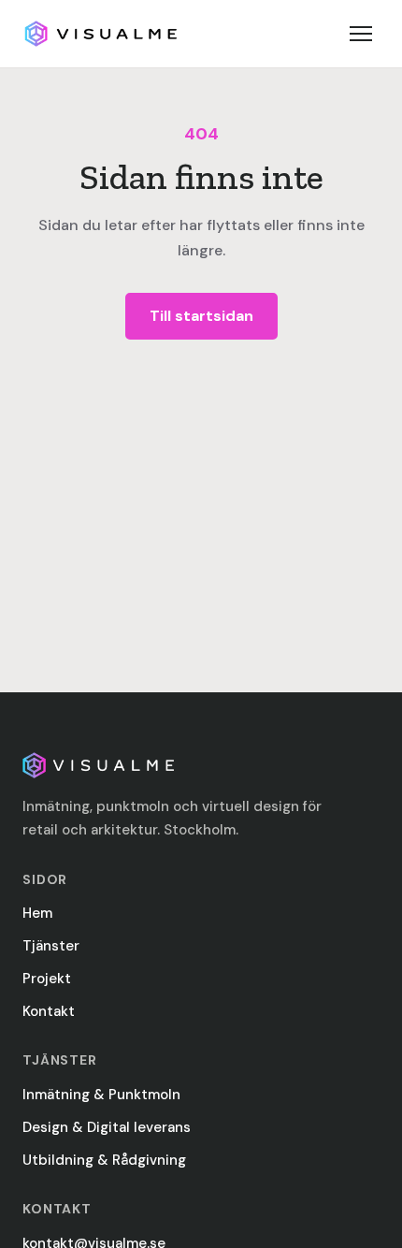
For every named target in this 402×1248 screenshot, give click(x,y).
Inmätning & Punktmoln (101, 1094)
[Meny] (361, 34)
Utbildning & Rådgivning (104, 1160)
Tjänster (50, 945)
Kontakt (48, 1011)
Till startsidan (201, 316)
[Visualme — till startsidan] (100, 34)
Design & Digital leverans (106, 1127)
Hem (37, 913)
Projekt (46, 978)
